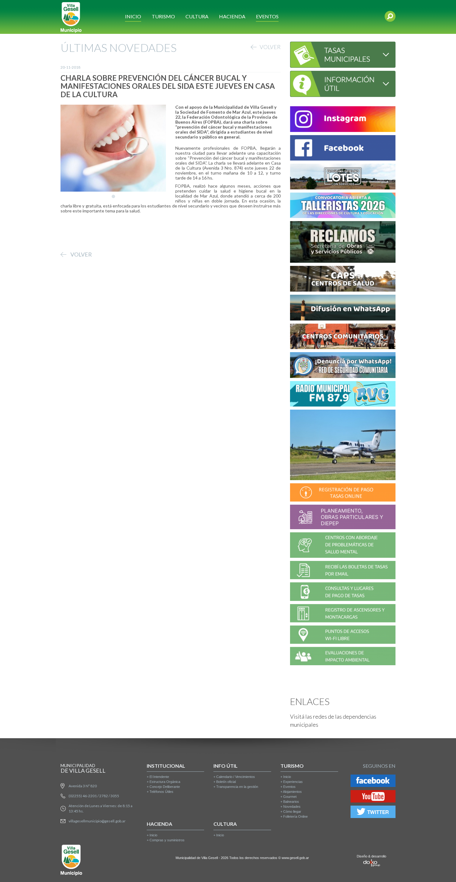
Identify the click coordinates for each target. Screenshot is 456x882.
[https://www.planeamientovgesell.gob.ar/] (343, 518)
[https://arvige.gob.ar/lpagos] (343, 592)
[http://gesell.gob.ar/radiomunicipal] (343, 395)
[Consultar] (342, 54)
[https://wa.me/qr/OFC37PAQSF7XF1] (343, 366)
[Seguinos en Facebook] (373, 781)
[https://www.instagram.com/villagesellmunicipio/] (343, 120)
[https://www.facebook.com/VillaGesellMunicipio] (343, 149)
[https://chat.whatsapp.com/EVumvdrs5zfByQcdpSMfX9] (343, 308)
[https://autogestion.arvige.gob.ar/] (343, 493)
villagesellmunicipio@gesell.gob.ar (97, 821)
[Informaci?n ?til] (342, 83)
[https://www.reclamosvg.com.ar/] (343, 243)
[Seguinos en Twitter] (373, 813)
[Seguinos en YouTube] (373, 797)
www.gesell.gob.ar (295, 858)
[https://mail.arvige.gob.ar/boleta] (343, 571)
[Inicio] (71, 17)
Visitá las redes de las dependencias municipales (333, 720)
